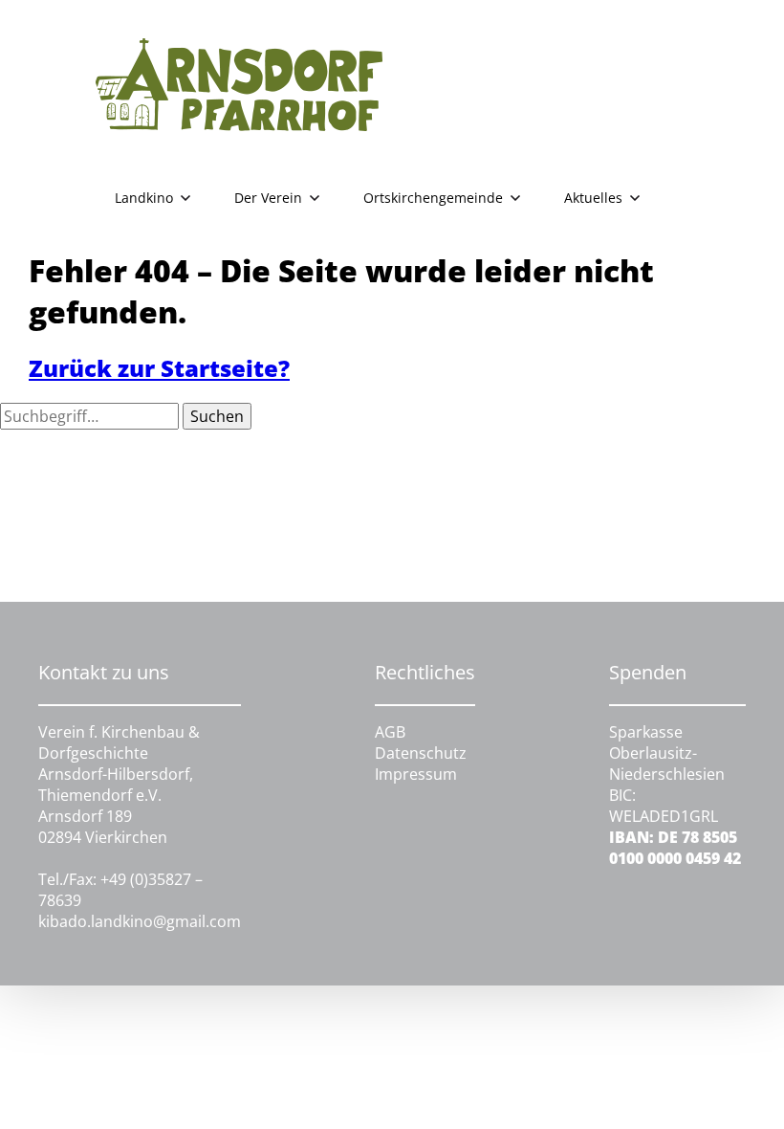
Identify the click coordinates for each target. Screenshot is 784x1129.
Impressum (416, 774)
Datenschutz (421, 753)
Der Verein (268, 197)
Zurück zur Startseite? (159, 368)
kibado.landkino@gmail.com (139, 921)
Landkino (144, 197)
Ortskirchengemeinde (433, 197)
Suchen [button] (217, 416)
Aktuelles (593, 197)
